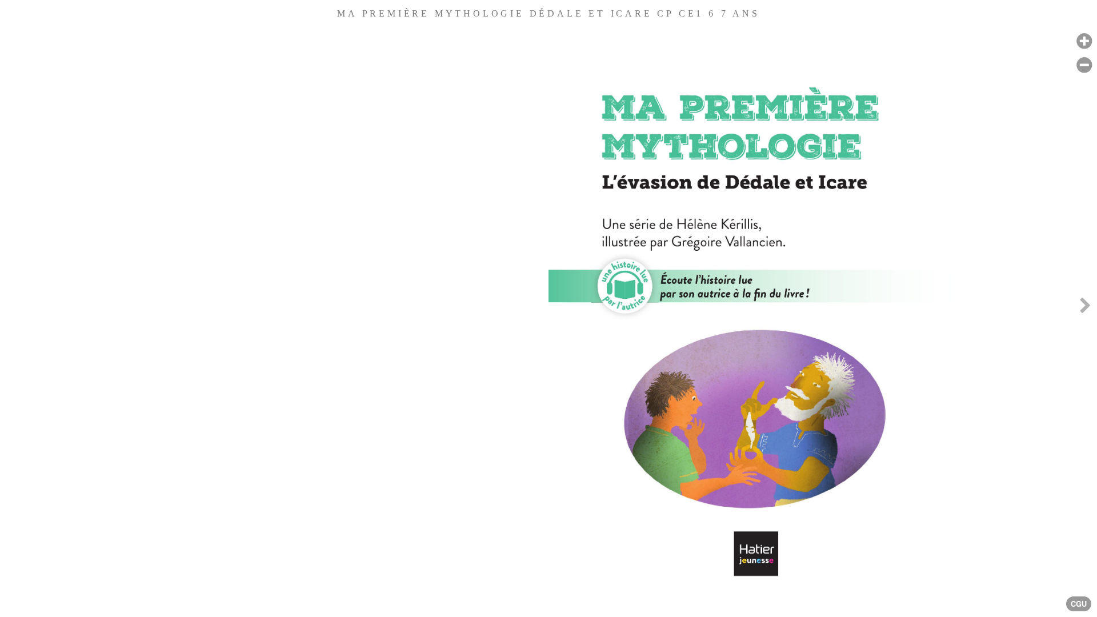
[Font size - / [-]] (1084, 65)
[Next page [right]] (1085, 308)
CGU (1079, 604)
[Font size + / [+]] (1084, 41)
